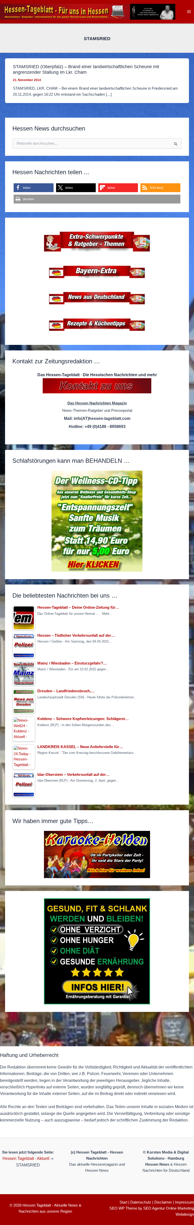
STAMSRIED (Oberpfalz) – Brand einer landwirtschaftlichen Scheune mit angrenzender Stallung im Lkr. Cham (86, 69)
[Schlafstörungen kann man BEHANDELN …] (97, 521)
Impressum (184, 1202)
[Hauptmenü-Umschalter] (189, 12)
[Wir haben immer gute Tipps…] (97, 854)
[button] (33, 187)
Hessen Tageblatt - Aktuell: (26, 1158)
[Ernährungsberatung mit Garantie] (97, 951)
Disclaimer (163, 1202)
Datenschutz (140, 1202)
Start (123, 1202)
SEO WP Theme (123, 1208)
